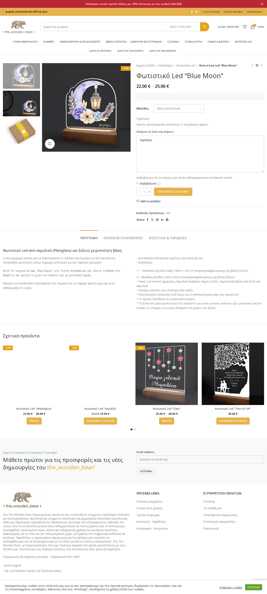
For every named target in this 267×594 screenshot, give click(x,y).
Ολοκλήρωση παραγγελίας (220, 515)
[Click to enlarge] (50, 144)
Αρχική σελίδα (145, 65)
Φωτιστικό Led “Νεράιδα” (100, 408)
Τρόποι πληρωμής (147, 515)
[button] (100, 421)
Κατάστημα (165, 65)
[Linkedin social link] (162, 219)
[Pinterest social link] (157, 219)
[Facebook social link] (191, 11)
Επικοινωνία (211, 528)
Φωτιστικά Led (186, 65)
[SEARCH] (204, 26)
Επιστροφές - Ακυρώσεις (152, 528)
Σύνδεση (209, 501)
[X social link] (152, 219)
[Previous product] (252, 65)
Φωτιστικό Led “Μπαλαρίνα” (34, 408)
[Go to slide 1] (132, 429)
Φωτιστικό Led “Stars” (167, 408)
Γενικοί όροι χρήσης (149, 508)
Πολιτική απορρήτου (149, 501)
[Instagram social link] (196, 11)
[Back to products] (257, 65)
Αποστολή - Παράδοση (151, 521)
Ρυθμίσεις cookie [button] (231, 587)
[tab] (89, 236)
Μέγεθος (142, 108)
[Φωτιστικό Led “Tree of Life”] (233, 374)
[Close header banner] (262, 4)
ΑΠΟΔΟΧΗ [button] (253, 587)
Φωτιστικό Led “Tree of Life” (233, 408)
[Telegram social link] (167, 219)
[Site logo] (18, 26)
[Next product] (261, 65)
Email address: (145, 452)
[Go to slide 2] (135, 429)
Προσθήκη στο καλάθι (173, 191)
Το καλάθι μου (212, 508)
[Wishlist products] (245, 27)
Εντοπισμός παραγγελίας (219, 521)
